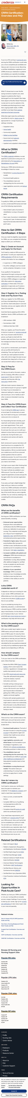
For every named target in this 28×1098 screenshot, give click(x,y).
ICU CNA (3, 997)
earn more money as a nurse (16, 616)
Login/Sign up (18, 2)
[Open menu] (25, 2)
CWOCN (17, 870)
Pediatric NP (4, 1016)
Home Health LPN (5, 983)
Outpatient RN (4, 973)
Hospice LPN (4, 985)
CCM (19, 855)
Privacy (5, 1076)
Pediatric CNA (4, 999)
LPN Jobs (12, 977)
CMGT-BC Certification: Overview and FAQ (13, 938)
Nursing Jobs (7, 1038)
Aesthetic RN (4, 961)
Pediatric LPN (4, 981)
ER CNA (3, 1006)
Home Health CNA (5, 1004)
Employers (6, 1048)
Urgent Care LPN (5, 987)
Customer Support (9, 1066)
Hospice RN (4, 965)
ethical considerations (18, 747)
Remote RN (4, 967)
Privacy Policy (3, 1086)
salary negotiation (19, 550)
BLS (16, 844)
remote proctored (21, 332)
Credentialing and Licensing (8, 9)
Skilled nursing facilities (10, 135)
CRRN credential (9, 156)
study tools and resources (17, 674)
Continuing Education (14, 7)
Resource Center (8, 1053)
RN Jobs (11, 958)
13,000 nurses (20, 598)
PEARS (24, 849)
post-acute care (21, 60)
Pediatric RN (4, 969)
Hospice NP (4, 1014)
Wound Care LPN (5, 988)
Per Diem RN (4, 971)
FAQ (4, 1063)
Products (6, 1050)
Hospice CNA (4, 1002)
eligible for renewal (17, 791)
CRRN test (16, 410)
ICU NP (3, 1022)
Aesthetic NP (4, 1018)
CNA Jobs (12, 993)
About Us (6, 1060)
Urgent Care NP (4, 1020)
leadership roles (8, 536)
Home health (7, 129)
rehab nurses (18, 118)
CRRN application (6, 257)
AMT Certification (17, 865)
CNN (22, 852)
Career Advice (4, 7)
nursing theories (17, 173)
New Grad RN (4, 963)
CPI (5, 878)
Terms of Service (8, 1073)
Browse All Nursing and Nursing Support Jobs (11, 951)
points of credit (20, 809)
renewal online (14, 818)
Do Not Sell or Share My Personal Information (15, 1086)
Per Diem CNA (4, 1000)
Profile (5, 1035)
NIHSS (17, 860)
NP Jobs (11, 1011)
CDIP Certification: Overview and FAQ (11, 935)
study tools (4, 377)
